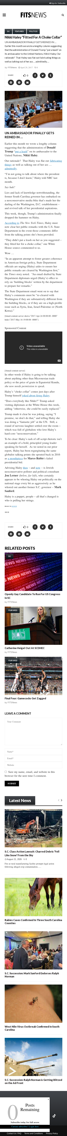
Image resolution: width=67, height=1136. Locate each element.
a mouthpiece (15, 458)
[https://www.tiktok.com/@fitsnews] (54, 1115)
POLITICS (33, 31)
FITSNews (12, 67)
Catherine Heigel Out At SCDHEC (25, 648)
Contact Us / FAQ (14, 1133)
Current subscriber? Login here (25, 1126)
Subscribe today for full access (25, 1122)
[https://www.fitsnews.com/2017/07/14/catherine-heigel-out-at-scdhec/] (33, 626)
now (38, 467)
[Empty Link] (58, 800)
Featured (19, 31)
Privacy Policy (52, 1133)
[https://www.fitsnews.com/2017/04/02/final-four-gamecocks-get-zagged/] (33, 676)
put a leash (21, 151)
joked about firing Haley (35, 395)
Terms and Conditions (33, 1133)
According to (12, 223)
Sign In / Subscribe (58, 3)
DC (8, 31)
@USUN (14, 506)
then (25, 467)
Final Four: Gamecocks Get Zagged (25, 698)
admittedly (11, 168)
